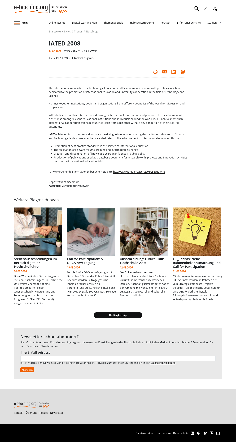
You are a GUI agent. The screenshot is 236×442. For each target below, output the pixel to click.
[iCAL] (218, 433)
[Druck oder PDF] (155, 71)
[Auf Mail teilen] (164, 71)
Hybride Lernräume (142, 22)
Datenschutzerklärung (162, 362)
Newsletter (56, 413)
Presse (43, 413)
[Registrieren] (215, 8)
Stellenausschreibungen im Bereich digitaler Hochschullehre (35, 263)
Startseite (55, 31)
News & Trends (73, 31)
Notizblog (92, 31)
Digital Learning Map (84, 22)
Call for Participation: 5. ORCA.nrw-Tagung (85, 261)
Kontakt (18, 413)
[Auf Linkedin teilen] (173, 71)
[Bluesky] (206, 433)
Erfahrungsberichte (189, 22)
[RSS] (212, 433)
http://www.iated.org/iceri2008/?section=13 (139, 171)
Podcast (165, 22)
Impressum (164, 433)
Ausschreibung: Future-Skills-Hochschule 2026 (143, 261)
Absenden (27, 369)
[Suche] (196, 8)
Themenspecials (113, 22)
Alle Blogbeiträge (118, 315)
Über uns (31, 413)
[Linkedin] (193, 433)
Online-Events (57, 22)
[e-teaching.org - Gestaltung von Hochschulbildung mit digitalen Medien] (40, 6)
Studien (212, 22)
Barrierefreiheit (145, 433)
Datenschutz (180, 433)
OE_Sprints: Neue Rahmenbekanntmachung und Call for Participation (197, 263)
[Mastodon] (199, 433)
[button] (31, 23)
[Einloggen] (205, 8)
